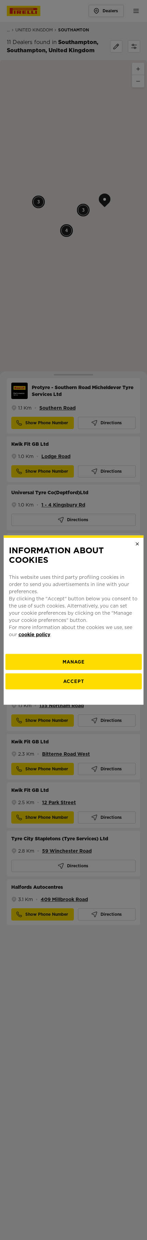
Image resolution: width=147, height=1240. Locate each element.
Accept (73, 681)
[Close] (137, 544)
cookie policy (34, 634)
